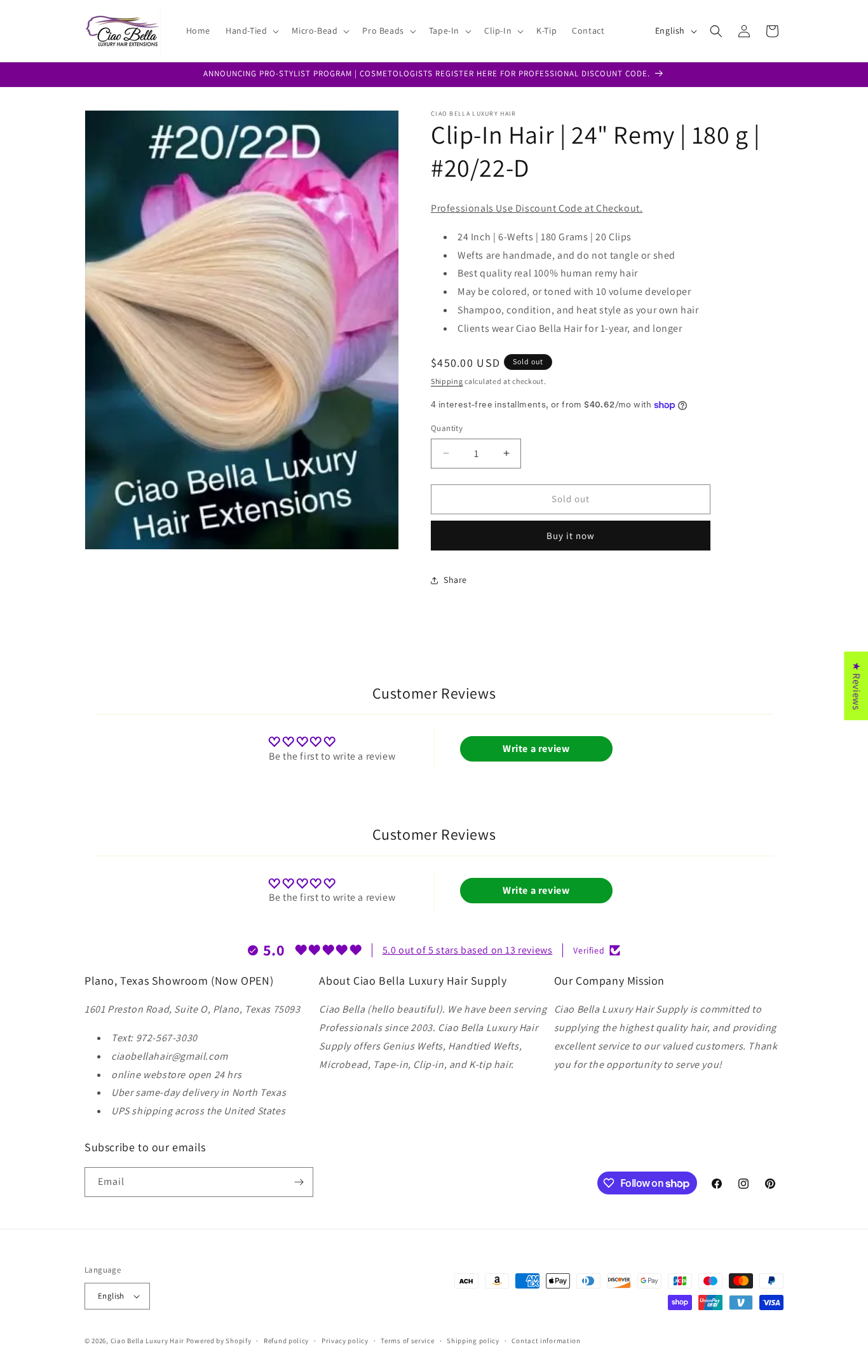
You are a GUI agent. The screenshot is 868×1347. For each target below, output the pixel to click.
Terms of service (407, 1340)
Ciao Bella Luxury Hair (147, 1340)
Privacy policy (345, 1340)
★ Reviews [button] (856, 685)
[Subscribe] (299, 1182)
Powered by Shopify (219, 1340)
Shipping (447, 381)
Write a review (536, 748)
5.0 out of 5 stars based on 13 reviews (468, 950)
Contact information (546, 1340)
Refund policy (286, 1340)
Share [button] (455, 579)
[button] (251, 30)
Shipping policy (473, 1340)
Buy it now (570, 536)
